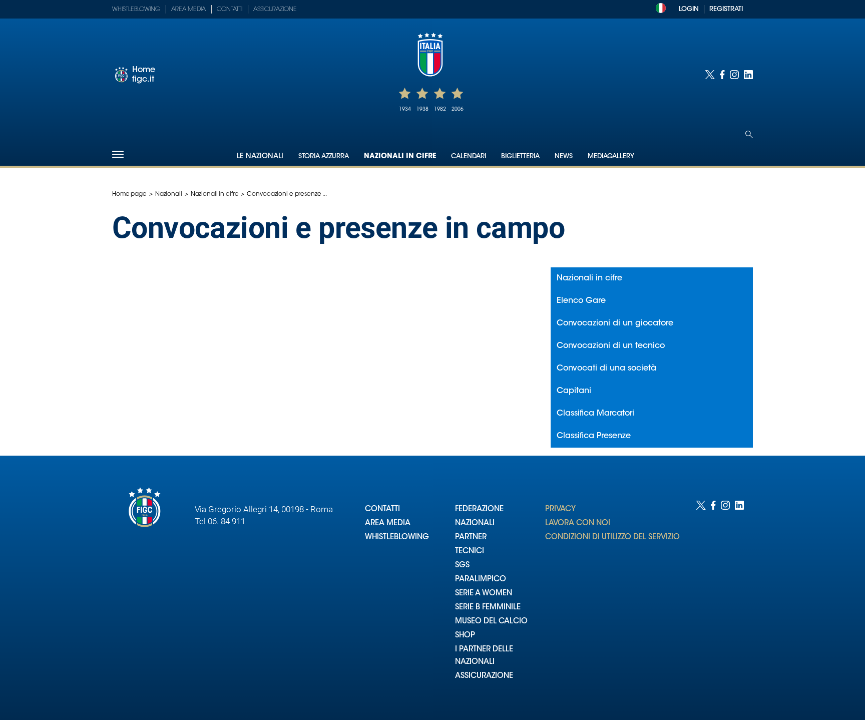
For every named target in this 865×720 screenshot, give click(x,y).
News (564, 156)
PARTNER (471, 537)
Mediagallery (611, 156)
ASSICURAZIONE (484, 676)
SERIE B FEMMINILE (488, 607)
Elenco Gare (581, 301)
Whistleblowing (136, 10)
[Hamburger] (118, 154)
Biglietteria (520, 156)
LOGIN (689, 9)
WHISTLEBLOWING (397, 537)
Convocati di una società (606, 369)
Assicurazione (275, 10)
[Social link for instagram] (734, 74)
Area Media (188, 10)
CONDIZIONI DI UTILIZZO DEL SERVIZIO (612, 537)
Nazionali (168, 194)
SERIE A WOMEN (483, 593)
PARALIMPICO (480, 579)
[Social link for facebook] (722, 74)
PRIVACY (560, 509)
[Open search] (749, 134)
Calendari (468, 156)
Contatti (229, 10)
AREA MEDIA (387, 523)
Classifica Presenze (594, 436)
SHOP (465, 635)
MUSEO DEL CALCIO (491, 621)
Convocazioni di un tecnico (611, 346)
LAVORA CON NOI (577, 523)
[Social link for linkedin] (748, 74)
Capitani (574, 391)
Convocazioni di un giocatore (615, 323)
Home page (129, 194)
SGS (462, 565)
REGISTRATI (726, 9)
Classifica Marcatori (595, 414)
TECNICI (469, 551)
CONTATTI (382, 509)
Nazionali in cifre (400, 156)
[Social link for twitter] (710, 74)
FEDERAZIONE (479, 509)
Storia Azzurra (323, 156)
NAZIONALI (475, 523)
